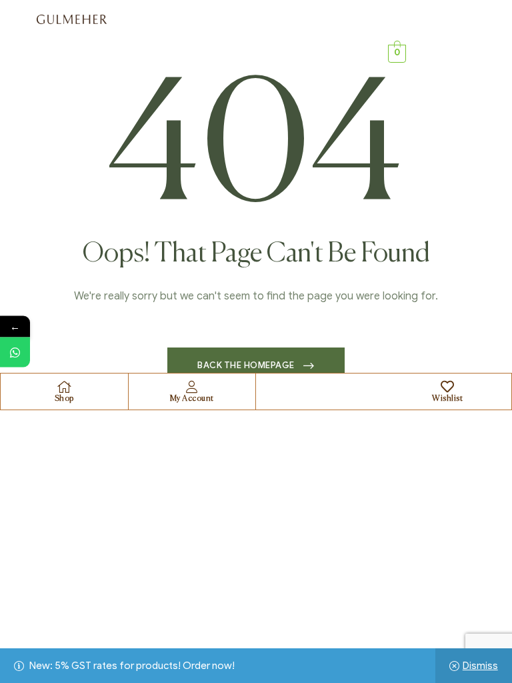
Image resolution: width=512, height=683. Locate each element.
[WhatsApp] (15, 352)
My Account (192, 399)
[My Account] (192, 387)
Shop (64, 399)
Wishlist (447, 399)
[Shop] (64, 387)
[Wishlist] (447, 387)
